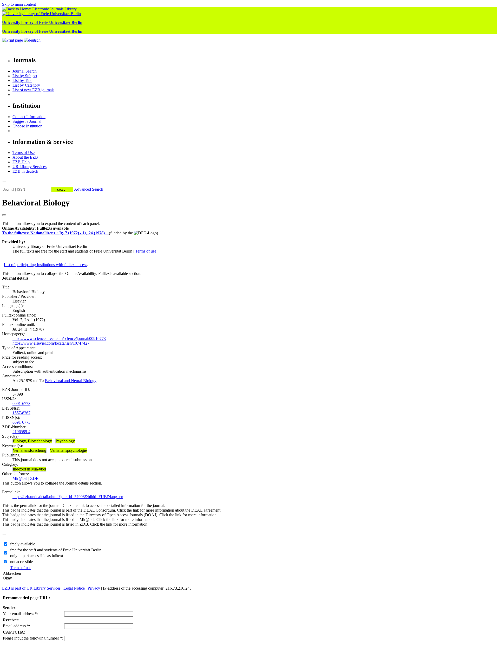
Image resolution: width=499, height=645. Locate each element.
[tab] (249, 228)
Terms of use (145, 251)
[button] (35, 228)
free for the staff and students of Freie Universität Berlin (55, 550)
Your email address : (20, 613)
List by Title (22, 80)
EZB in (25, 171)
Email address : (16, 626)
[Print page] (13, 40)
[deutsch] (32, 40)
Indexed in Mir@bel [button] (29, 469)
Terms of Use (23, 152)
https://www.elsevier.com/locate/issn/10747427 (50, 343)
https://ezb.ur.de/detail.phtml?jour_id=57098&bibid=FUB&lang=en (67, 496)
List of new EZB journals (33, 90)
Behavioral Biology (36, 202)
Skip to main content (19, 4)
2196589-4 (21, 431)
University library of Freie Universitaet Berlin (42, 22)
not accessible (21, 561)
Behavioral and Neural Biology (70, 380)
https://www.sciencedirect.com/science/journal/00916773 (59, 338)
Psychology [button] (65, 441)
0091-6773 (21, 403)
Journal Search (24, 71)
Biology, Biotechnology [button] (32, 441)
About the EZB (25, 157)
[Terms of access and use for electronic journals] (107, 233)
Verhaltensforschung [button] (29, 450)
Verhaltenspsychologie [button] (68, 450)
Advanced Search (88, 189)
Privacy (94, 588)
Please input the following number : (33, 638)
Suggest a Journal (26, 121)
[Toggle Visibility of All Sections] (4, 215)
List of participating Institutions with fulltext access (45, 264)
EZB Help (21, 162)
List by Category (26, 85)
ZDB (34, 478)
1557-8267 (21, 413)
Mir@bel (20, 478)
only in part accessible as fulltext (36, 555)
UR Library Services (29, 166)
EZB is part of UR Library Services (31, 588)
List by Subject (24, 76)
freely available (22, 544)
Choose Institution (27, 126)
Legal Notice (74, 588)
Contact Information (28, 116)
